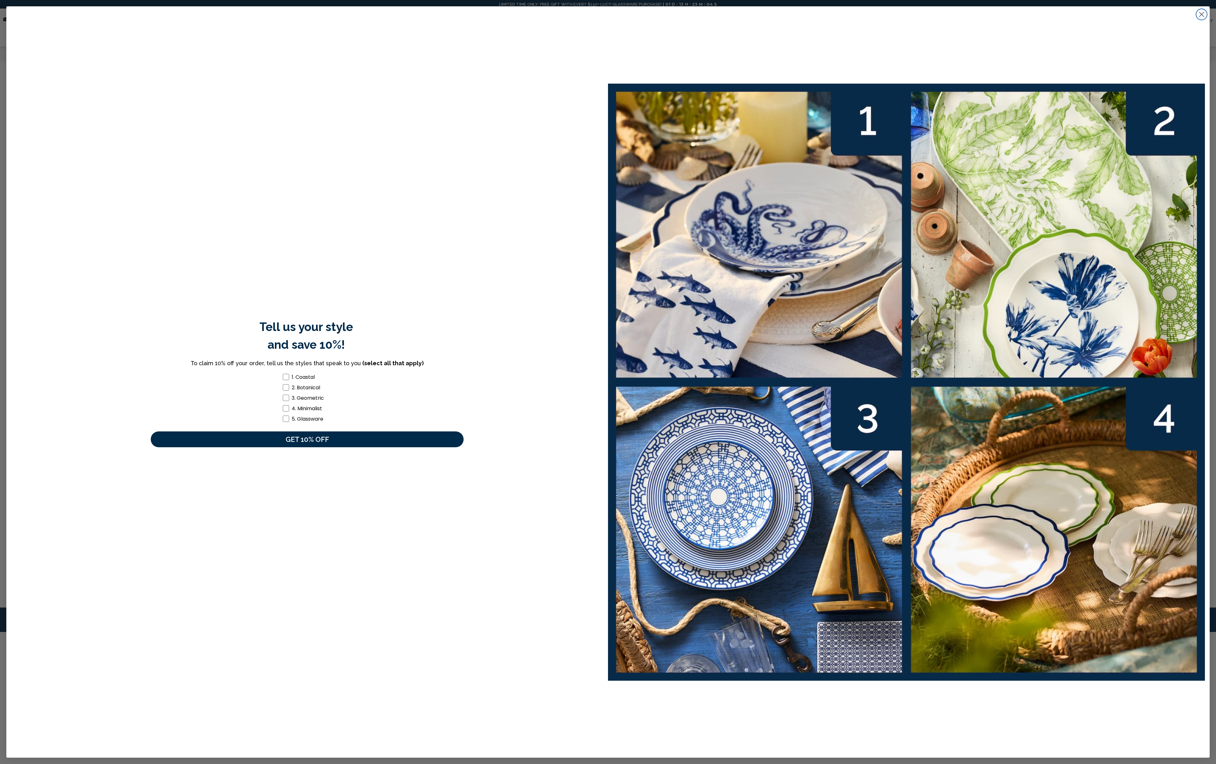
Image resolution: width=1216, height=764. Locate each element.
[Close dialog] (1201, 14)
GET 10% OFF (307, 439)
